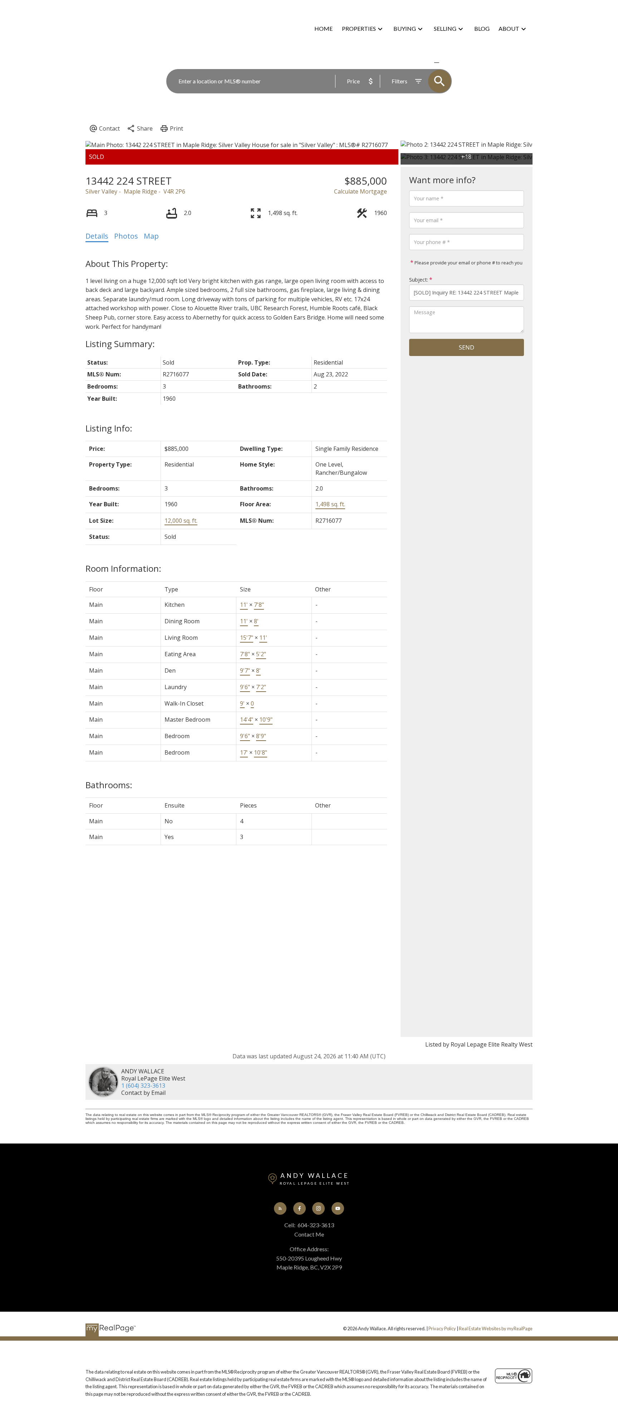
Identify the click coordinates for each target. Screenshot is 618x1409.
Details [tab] (96, 236)
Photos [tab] (126, 236)
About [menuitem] (509, 28)
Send (466, 347)
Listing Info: (108, 428)
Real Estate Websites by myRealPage (496, 1328)
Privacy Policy (442, 1328)
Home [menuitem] (323, 28)
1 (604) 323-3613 (143, 1085)
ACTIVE (419, 62)
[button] (280, 1208)
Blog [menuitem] (482, 28)
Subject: (418, 279)
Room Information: (123, 568)
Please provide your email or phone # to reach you (468, 262)
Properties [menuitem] (359, 28)
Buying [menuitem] (404, 28)
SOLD (447, 62)
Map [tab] (151, 236)
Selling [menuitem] (445, 28)
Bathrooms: (108, 785)
